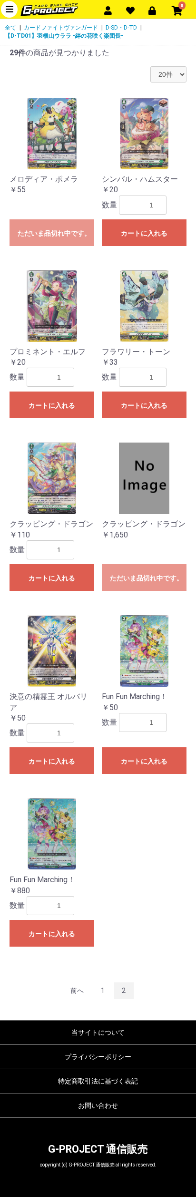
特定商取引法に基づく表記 (98, 1081)
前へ (77, 990)
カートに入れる (144, 233)
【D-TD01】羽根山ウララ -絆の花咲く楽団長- (64, 35)
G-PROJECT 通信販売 (98, 1149)
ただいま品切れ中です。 (54, 233)
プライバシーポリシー (98, 1057)
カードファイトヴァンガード (61, 27)
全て (10, 27)
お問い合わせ (98, 1105)
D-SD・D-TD (121, 27)
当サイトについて (98, 1032)
